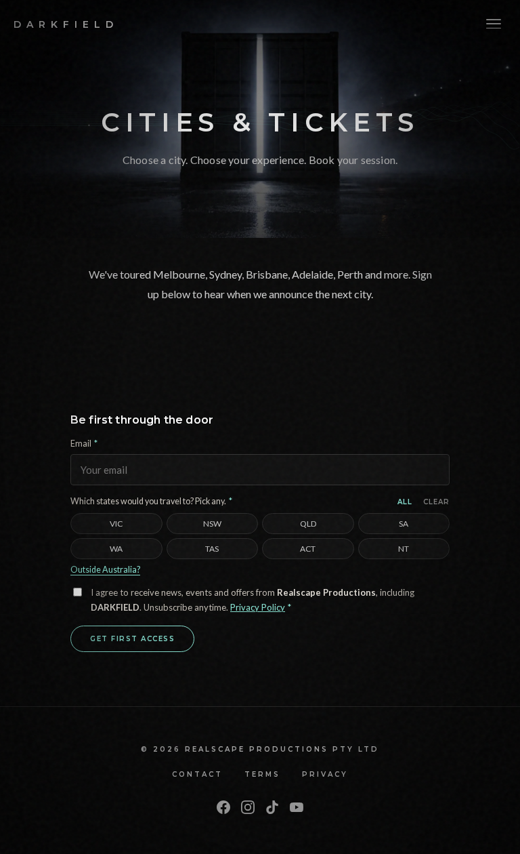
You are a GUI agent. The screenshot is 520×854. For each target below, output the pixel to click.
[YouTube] (296, 808)
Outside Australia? (105, 570)
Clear (436, 501)
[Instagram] (248, 808)
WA (116, 549)
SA (403, 523)
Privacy (325, 774)
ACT (308, 549)
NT (403, 549)
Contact (197, 774)
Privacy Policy (257, 607)
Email (84, 444)
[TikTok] (272, 808)
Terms (262, 774)
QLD (308, 523)
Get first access (132, 638)
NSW (212, 523)
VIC (116, 523)
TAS (212, 549)
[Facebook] (223, 808)
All (404, 501)
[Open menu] (493, 24)
